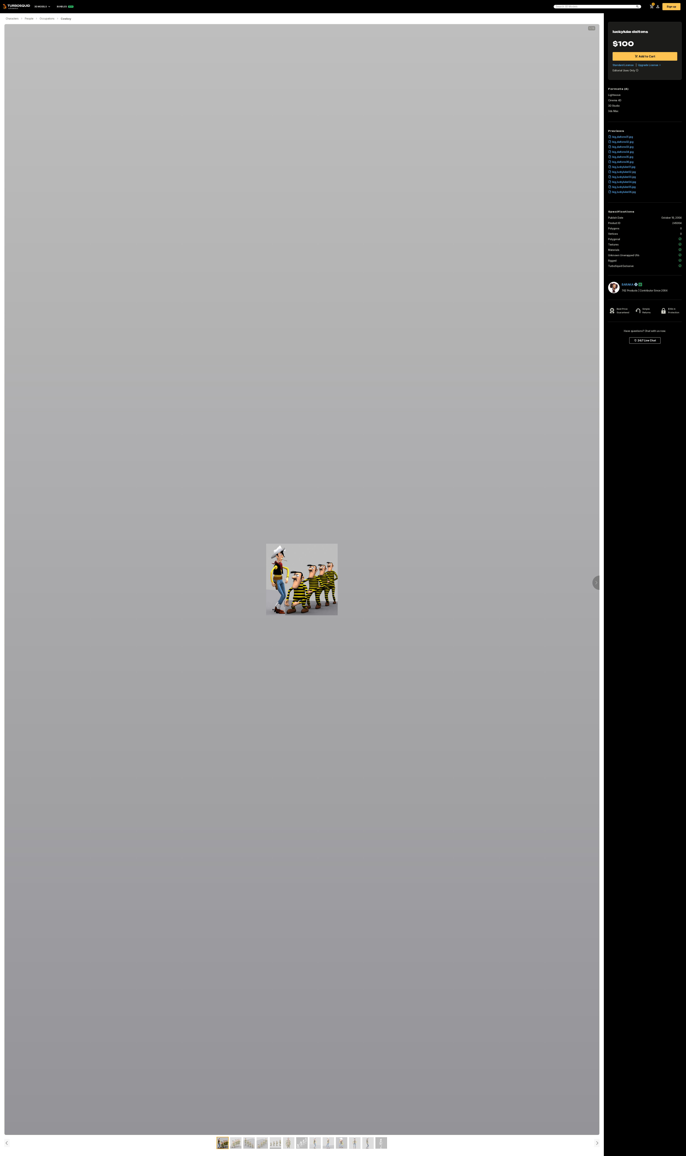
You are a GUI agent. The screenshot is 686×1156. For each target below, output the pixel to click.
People (29, 18)
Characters (12, 18)
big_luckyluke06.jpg (624, 191)
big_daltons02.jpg (622, 141)
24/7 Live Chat (647, 340)
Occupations (47, 18)
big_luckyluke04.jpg (624, 181)
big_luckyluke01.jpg (623, 166)
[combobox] (594, 6)
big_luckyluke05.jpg (624, 186)
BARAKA (627, 284)
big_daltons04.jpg (623, 151)
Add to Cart (647, 56)
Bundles (62, 6)
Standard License (623, 65)
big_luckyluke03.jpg (624, 176)
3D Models (40, 6)
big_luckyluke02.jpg (624, 171)
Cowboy (66, 18)
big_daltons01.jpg (622, 136)
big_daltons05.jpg (622, 156)
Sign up (671, 6)
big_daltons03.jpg (622, 146)
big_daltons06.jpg (622, 161)
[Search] (637, 6)
